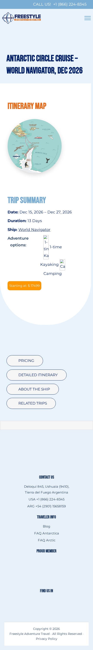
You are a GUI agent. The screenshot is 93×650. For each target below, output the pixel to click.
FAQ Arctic (46, 540)
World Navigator (34, 229)
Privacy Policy (46, 638)
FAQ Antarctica (46, 533)
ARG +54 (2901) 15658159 (46, 506)
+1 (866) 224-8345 (70, 4)
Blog (46, 526)
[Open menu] (87, 18)
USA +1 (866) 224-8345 (46, 499)
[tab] (24, 360)
